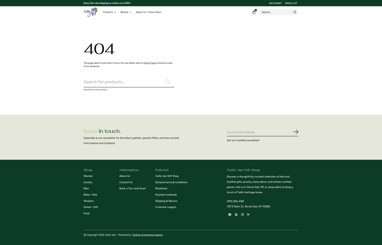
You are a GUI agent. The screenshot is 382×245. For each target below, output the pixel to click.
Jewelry (88, 182)
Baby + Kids (90, 195)
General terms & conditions (171, 182)
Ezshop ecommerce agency (148, 235)
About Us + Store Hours (148, 12)
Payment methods (166, 195)
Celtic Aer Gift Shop (167, 176)
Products (108, 12)
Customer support (165, 207)
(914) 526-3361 (235, 201)
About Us (124, 176)
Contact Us (126, 182)
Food (87, 213)
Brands (124, 12)
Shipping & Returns (166, 201)
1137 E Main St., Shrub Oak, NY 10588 (248, 206)
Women (88, 176)
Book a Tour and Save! (132, 188)
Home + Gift (91, 207)
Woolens (89, 201)
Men (86, 188)
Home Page (150, 63)
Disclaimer (161, 188)
